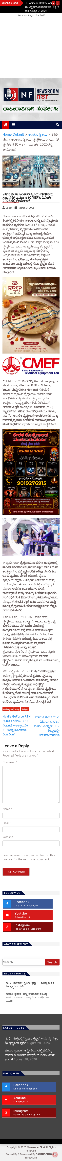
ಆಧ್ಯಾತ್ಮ (17, 709)
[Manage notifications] (55, 1154)
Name (7, 809)
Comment (9, 762)
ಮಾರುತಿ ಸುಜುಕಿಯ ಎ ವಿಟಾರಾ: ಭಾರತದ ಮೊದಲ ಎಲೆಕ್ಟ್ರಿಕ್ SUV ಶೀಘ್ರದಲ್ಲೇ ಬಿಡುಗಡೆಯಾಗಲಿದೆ (47, 726)
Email (6, 823)
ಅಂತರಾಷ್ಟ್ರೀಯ (8, 709)
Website (7, 837)
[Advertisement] (31, 48)
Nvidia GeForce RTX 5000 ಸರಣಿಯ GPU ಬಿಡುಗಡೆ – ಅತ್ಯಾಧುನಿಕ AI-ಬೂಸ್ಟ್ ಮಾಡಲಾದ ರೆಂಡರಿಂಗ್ (16, 725)
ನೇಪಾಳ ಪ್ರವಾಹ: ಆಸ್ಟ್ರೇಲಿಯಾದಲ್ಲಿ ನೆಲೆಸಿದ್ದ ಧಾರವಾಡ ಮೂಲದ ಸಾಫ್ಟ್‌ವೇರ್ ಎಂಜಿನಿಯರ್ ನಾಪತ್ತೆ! (27, 997)
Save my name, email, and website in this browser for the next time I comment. (28, 857)
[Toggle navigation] (13, 125)
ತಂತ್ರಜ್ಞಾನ (25, 709)
